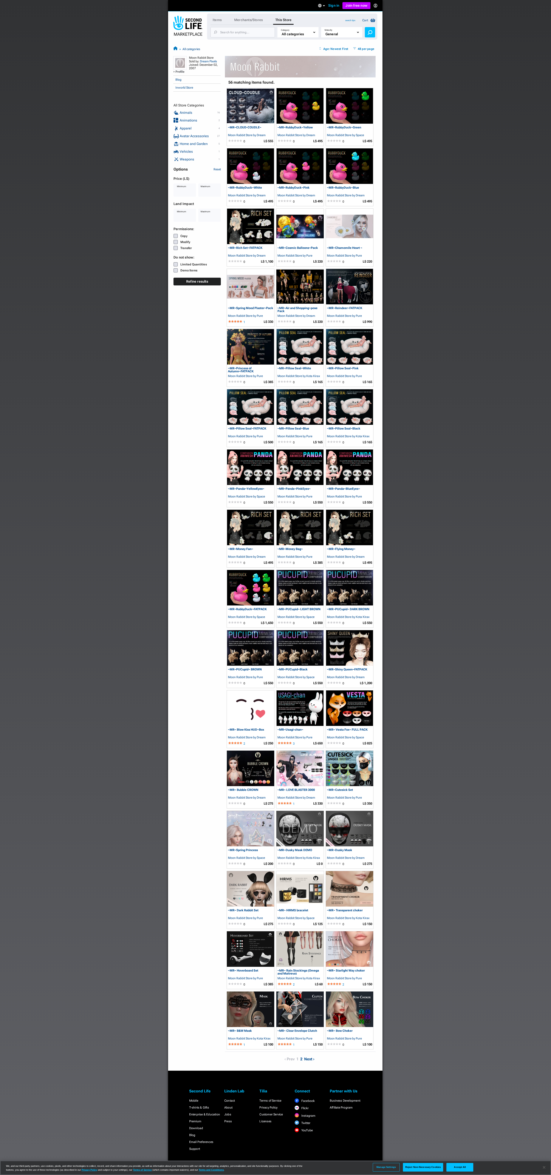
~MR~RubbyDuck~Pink (293, 187)
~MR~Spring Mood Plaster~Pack (250, 308)
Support (194, 1148)
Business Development (345, 1100)
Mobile (193, 1100)
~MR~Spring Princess (243, 850)
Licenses (265, 1121)
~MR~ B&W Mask (240, 1030)
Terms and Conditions (211, 1170)
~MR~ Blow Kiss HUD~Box (246, 729)
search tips (350, 20)
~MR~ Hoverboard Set (243, 970)
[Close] (544, 1167)
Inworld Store (184, 87)
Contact (229, 1100)
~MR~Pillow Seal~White (294, 368)
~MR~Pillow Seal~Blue (293, 428)
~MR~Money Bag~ (290, 549)
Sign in (333, 5)
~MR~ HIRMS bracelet (292, 910)
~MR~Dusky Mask (339, 850)
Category (285, 30)
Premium (195, 1121)
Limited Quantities (193, 264)
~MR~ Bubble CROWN (243, 790)
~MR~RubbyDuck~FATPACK (247, 609)
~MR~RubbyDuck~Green (344, 127)
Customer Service (271, 1114)
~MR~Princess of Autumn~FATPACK (241, 370)
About (228, 1107)
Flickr (305, 1108)
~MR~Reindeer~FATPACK (344, 308)
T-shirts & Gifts (199, 1107)
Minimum (181, 186)
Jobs (227, 1114)
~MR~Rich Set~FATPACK (245, 247)
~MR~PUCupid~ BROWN (245, 669)
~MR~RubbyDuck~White (245, 187)
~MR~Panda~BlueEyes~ (343, 488)
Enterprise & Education (204, 1114)
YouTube (307, 1130)
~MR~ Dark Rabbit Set (243, 910)
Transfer (186, 248)
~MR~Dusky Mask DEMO (294, 850)
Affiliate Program (341, 1107)
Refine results (197, 281)
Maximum (205, 186)
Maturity (328, 30)
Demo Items (188, 270)
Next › (309, 1059)
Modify (185, 242)
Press (228, 1121)
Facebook (308, 1101)
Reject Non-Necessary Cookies (423, 1167)
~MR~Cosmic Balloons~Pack (297, 247)
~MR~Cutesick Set (340, 790)
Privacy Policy (268, 1107)
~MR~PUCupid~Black (292, 669)
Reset (217, 169)
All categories (191, 49)
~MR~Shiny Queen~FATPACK (347, 669)
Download (196, 1128)
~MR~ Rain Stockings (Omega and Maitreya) (298, 972)
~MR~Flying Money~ (341, 549)
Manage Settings (386, 1167)
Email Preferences (201, 1142)
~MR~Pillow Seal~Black (343, 428)
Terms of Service (270, 1100)
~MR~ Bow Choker (340, 1030)
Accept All (460, 1167)
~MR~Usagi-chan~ (290, 729)
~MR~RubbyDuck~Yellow (295, 127)
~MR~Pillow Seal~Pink (343, 368)
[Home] (175, 49)
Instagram (308, 1115)
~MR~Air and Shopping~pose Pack (297, 309)
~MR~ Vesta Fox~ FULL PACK (347, 729)
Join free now (356, 5)
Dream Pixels (208, 61)
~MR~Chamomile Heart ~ (344, 247)
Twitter (306, 1123)
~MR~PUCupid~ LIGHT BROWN (298, 609)
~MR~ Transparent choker (345, 910)
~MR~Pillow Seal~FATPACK (247, 428)
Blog (178, 79)
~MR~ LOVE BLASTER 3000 (296, 790)
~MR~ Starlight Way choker (346, 970)
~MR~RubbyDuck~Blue (343, 187)
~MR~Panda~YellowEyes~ (246, 488)
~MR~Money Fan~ (240, 549)
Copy (183, 236)
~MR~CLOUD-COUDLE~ (244, 127)
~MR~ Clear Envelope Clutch (297, 1030)
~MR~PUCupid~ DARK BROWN (348, 609)
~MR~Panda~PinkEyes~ (294, 488)
